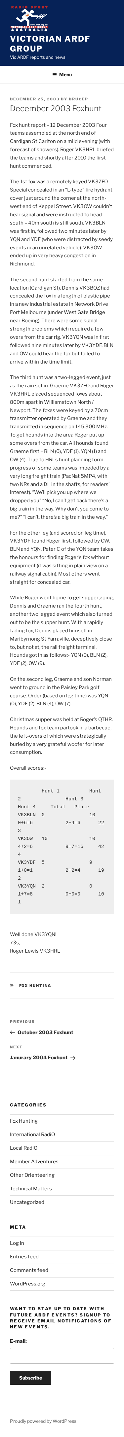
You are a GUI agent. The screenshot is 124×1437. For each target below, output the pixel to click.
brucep (78, 99)
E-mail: (18, 1341)
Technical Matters (31, 1189)
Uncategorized (27, 1202)
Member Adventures (34, 1162)
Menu (65, 74)
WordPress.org (27, 1284)
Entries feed (24, 1257)
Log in (17, 1243)
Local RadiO (23, 1148)
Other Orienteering (32, 1175)
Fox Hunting (35, 985)
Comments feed (29, 1270)
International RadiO (32, 1135)
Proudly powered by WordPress (43, 1421)
